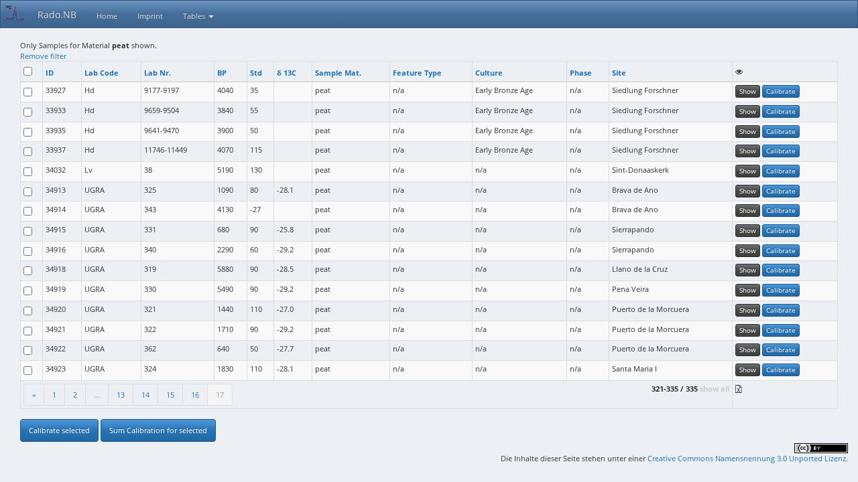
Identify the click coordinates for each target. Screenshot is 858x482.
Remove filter (43, 56)
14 (145, 395)
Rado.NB (57, 14)
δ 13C (286, 73)
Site (619, 73)
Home (107, 16)
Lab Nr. (157, 73)
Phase (581, 73)
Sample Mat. (338, 73)
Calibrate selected (59, 430)
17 (220, 395)
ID (50, 73)
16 (195, 395)
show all (714, 389)
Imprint (150, 16)
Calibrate (781, 91)
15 (170, 395)
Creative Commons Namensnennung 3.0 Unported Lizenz (747, 458)
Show (747, 91)
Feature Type (417, 73)
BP (222, 73)
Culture (489, 73)
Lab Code (101, 73)
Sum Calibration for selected (158, 430)
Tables (195, 16)
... (97, 395)
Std (256, 73)
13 (121, 395)
